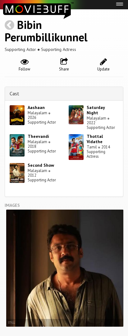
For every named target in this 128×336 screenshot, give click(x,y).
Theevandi (38, 136)
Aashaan (36, 107)
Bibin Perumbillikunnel (46, 30)
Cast (14, 93)
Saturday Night (96, 110)
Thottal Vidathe (95, 139)
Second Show (41, 165)
